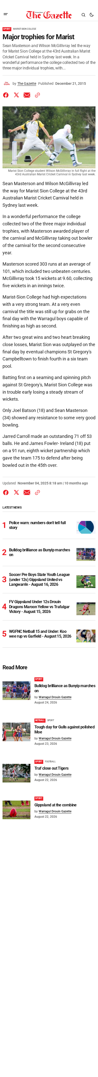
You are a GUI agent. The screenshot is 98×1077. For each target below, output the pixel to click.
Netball (40, 720)
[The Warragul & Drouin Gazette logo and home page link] (49, 15)
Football (50, 761)
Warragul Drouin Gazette (55, 697)
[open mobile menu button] (6, 14)
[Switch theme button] (91, 15)
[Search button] (83, 15)
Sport (7, 29)
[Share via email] (27, 95)
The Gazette (26, 83)
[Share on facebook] (7, 95)
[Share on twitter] (16, 95)
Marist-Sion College (24, 29)
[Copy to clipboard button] (36, 95)
